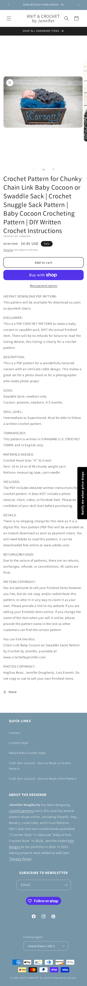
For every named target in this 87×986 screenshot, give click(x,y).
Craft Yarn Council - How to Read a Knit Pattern (43, 779)
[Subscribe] (66, 885)
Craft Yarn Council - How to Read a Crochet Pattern (40, 766)
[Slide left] (34, 169)
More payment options (43, 285)
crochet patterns (21, 811)
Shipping (8, 249)
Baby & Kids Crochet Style (27, 753)
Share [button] (12, 692)
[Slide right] (53, 169)
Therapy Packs (20, 859)
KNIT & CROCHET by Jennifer (36, 977)
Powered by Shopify (64, 977)
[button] (9, 18)
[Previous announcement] (8, 5)
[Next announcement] (79, 5)
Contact (14, 733)
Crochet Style (18, 743)
